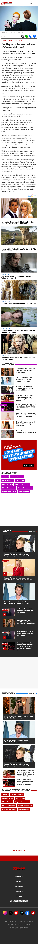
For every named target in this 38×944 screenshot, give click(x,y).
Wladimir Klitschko (9, 492)
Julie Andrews (23, 492)
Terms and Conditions (24, 924)
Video (19, 896)
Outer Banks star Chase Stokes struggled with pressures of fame (25, 379)
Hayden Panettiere (22, 484)
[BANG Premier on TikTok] (22, 913)
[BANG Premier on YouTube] (16, 913)
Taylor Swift (20, 481)
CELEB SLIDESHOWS (19, 901)
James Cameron (17, 477)
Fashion (19, 886)
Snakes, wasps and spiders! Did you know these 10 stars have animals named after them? (26, 407)
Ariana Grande (7, 481)
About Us (22, 921)
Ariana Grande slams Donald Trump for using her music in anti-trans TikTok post (26, 415)
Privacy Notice (12, 924)
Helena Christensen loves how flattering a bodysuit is (26, 432)
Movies (19, 891)
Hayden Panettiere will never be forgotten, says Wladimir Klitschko (25, 388)
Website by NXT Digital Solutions (19, 928)
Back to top (18, 850)
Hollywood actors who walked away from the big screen (25, 610)
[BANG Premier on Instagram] (5, 913)
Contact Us (30, 921)
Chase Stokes (7, 484)
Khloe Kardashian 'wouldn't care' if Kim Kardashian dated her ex (25, 370)
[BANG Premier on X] (11, 913)
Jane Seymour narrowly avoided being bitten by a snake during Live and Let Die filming (25, 398)
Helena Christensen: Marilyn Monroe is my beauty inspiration (26, 424)
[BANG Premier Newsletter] (33, 913)
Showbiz (19, 877)
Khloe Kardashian (8, 488)
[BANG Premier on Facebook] (27, 913)
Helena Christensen (25, 488)
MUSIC (19, 881)
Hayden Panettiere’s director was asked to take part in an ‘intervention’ (18, 579)
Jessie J (5, 477)
